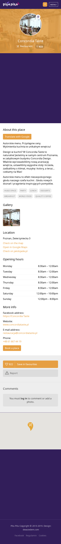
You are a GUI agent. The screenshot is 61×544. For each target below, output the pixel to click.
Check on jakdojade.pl (15, 251)
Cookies (42, 535)
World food (25, 196)
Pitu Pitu (15, 525)
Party (23, 190)
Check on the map (13, 243)
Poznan (11, 4)
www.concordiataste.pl (16, 324)
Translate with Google (17, 136)
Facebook (19, 535)
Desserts (45, 190)
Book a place (12, 348)
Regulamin (31, 535)
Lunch (33, 190)
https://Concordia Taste (16, 316)
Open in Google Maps (15, 247)
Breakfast (9, 196)
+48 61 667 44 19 (12, 341)
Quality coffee (43, 196)
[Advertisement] (30, 88)
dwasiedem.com (31, 529)
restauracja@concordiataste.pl (20, 333)
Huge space (10, 190)
